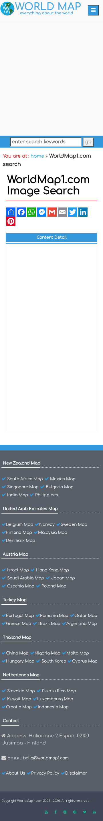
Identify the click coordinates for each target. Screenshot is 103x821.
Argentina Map (81, 624)
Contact (11, 721)
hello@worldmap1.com (46, 758)
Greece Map (18, 624)
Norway (47, 524)
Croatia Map (19, 707)
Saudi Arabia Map (25, 578)
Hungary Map (20, 661)
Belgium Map (19, 524)
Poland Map (53, 586)
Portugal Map (20, 616)
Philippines (46, 495)
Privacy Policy (45, 773)
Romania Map (54, 616)
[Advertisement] (51, 77)
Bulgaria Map (60, 487)
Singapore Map (23, 487)
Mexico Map (63, 479)
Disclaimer (76, 773)
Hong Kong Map (52, 570)
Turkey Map (15, 600)
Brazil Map (49, 624)
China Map (17, 653)
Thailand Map (17, 637)
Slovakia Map (21, 691)
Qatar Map (85, 616)
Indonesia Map (53, 707)
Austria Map (15, 554)
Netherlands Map (21, 675)
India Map (17, 495)
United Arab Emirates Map (30, 509)
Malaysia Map (52, 532)
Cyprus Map (85, 661)
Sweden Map (74, 524)
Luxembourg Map (55, 699)
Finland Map (19, 532)
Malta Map (77, 653)
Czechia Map (20, 586)
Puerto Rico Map (59, 691)
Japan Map (63, 578)
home (37, 156)
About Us (15, 773)
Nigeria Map (47, 653)
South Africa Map (25, 479)
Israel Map (18, 570)
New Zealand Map (21, 463)
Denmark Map (20, 540)
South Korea (53, 661)
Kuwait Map (19, 699)
